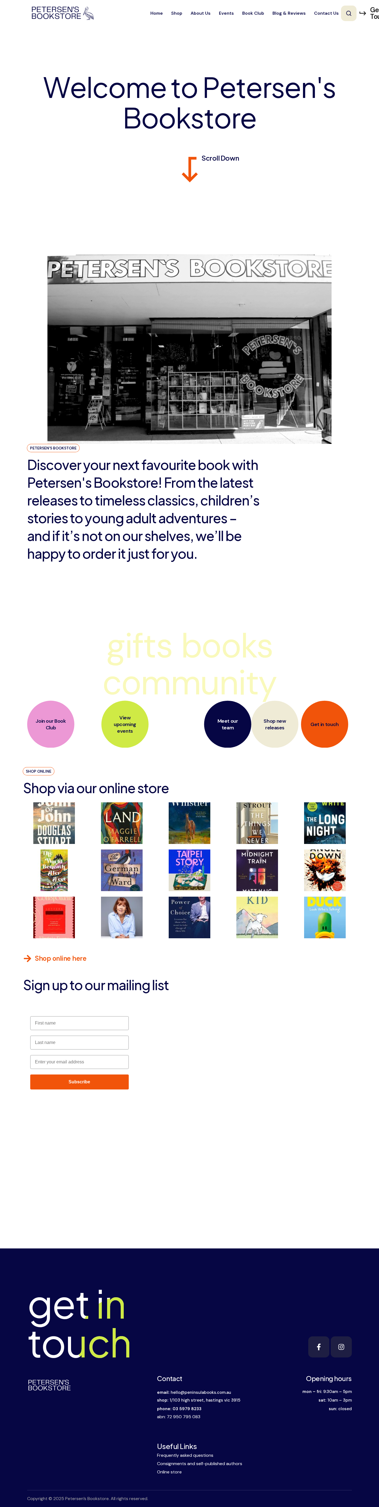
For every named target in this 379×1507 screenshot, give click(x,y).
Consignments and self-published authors (199, 1463)
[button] (349, 13)
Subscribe (79, 1081)
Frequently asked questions (185, 1455)
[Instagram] (341, 1346)
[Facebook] (318, 1346)
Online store (169, 1472)
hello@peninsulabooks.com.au (201, 1392)
